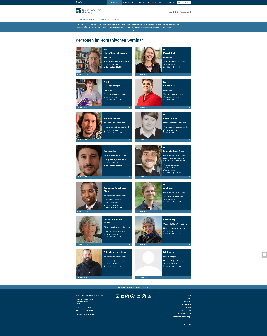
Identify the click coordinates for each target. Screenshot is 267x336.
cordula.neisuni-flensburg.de (175, 94)
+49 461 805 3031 (171, 64)
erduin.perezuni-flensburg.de (116, 261)
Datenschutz (187, 301)
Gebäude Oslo (110, 67)
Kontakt (188, 307)
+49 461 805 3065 (171, 170)
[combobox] (184, 2)
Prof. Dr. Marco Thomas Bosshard (88, 24)
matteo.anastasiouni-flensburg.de (117, 127)
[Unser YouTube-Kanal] (117, 296)
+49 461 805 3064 (112, 130)
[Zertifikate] (144, 296)
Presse (189, 295)
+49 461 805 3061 (171, 264)
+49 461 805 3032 (171, 130)
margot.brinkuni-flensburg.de (175, 61)
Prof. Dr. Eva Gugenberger (132, 24)
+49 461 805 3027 (112, 97)
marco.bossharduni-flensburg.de (117, 61)
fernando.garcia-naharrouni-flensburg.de (173, 166)
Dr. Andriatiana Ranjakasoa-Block (145, 27)
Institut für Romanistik (180, 12)
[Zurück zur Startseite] (88, 11)
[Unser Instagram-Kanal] (127, 296)
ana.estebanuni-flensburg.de (116, 231)
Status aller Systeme (184, 313)
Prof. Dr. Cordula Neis (152, 24)
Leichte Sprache (145, 2)
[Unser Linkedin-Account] (139, 296)
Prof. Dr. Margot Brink (111, 24)
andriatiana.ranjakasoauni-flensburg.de (113, 201)
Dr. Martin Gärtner (83, 27)
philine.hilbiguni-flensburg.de (175, 228)
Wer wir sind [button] (104, 19)
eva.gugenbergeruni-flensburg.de (117, 94)
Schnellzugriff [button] (169, 2)
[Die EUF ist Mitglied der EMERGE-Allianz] (149, 296)
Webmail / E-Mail (186, 310)
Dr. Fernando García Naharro (119, 27)
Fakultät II (187, 9)
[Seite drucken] (119, 287)
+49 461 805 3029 (112, 234)
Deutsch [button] (157, 2)
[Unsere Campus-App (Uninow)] (132, 296)
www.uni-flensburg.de (88, 314)
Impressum (187, 298)
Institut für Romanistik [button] (88, 19)
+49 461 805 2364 (171, 231)
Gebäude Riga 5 (170, 173)
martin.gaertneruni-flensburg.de (176, 127)
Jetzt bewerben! (116, 2)
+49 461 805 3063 (112, 64)
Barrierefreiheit (186, 304)
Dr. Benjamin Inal (99, 27)
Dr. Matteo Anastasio (171, 24)
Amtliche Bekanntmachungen (181, 317)
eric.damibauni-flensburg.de (175, 261)
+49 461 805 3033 (171, 200)
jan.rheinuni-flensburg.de (174, 196)
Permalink (124, 287)
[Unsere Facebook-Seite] (122, 296)
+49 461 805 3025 (112, 205)
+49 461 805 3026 (112, 264)
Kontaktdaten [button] (82, 74)
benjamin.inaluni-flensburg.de (116, 160)
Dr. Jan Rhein (166, 27)
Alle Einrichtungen (130, 2)
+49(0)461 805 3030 (172, 97)
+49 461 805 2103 (112, 163)
